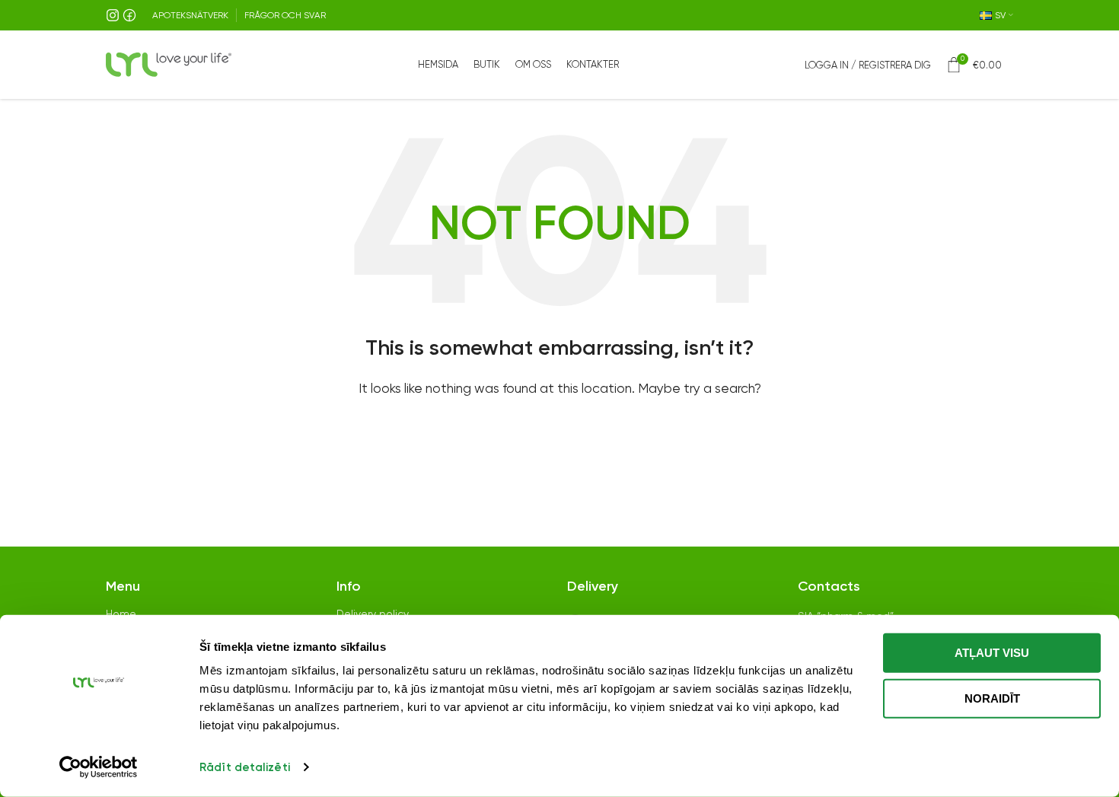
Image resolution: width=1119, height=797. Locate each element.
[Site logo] (168, 63)
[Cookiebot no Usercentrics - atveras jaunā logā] (98, 767)
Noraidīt (992, 697)
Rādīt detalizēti (244, 767)
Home (121, 613)
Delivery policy (372, 613)
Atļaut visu (992, 652)
